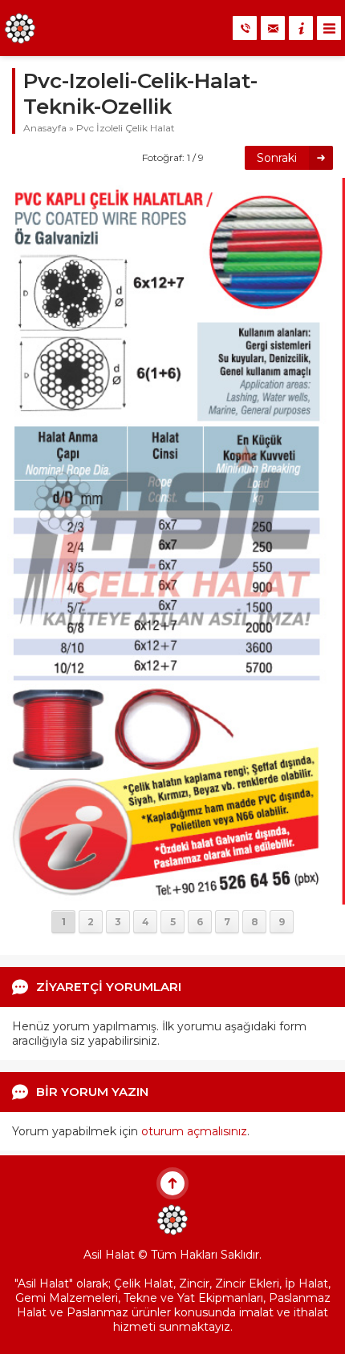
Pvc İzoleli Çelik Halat (125, 128)
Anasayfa (45, 128)
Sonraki (277, 158)
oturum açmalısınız (194, 1131)
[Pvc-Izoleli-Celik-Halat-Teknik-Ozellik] (172, 897)
